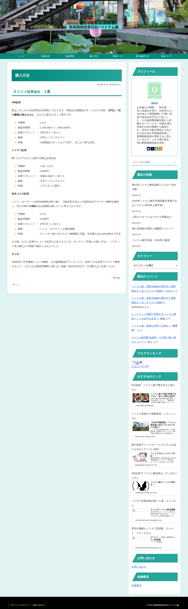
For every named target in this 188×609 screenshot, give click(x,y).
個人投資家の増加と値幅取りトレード (153, 228)
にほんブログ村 (140, 366)
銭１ (150, 342)
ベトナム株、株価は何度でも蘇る (150, 325)
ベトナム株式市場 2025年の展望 (151, 240)
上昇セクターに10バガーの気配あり (152, 217)
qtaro (154, 102)
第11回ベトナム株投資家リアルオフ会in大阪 (154, 187)
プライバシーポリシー (19, 605)
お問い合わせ (138, 567)
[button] (174, 162)
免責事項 (136, 585)
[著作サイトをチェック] (148, 149)
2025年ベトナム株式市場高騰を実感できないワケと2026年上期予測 (154, 203)
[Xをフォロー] (152, 149)
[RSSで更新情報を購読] (160, 149)
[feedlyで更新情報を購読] (156, 149)
